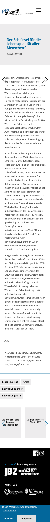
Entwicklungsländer (12, 388)
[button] (4, 424)
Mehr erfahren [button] (9, 510)
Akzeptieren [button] (26, 518)
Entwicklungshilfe (11, 395)
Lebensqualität (10, 381)
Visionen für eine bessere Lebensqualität (10, 422)
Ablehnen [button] (8, 518)
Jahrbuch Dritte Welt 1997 (35, 421)
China (26, 381)
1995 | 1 (18, 54)
